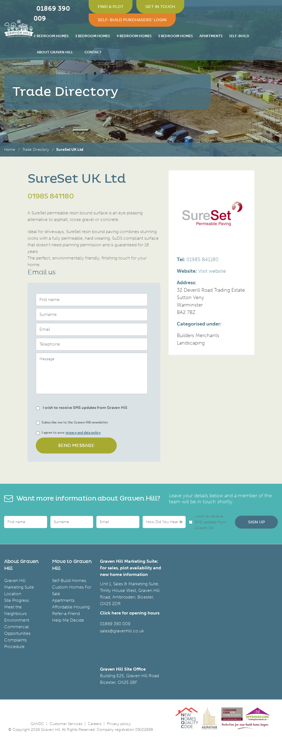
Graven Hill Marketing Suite (19, 584)
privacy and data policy (83, 432)
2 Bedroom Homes (51, 36)
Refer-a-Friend (66, 613)
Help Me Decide (68, 620)
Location (12, 593)
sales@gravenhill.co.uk (122, 630)
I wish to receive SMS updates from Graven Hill (85, 407)
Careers (94, 723)
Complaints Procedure (15, 643)
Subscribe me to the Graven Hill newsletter (75, 422)
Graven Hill (19, 30)
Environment (16, 620)
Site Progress (16, 600)
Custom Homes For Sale (71, 590)
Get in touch (160, 6)
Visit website (212, 271)
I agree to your (71, 432)
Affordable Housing (71, 606)
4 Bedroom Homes (133, 36)
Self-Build (239, 36)
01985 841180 (50, 196)
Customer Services (66, 723)
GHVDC (37, 723)
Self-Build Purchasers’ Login (132, 20)
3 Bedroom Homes (92, 36)
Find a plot (110, 6)
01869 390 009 (115, 623)
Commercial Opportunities (17, 630)
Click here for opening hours (129, 613)
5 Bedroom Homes (175, 36)
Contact (93, 52)
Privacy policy (119, 723)
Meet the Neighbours (15, 610)
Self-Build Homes (69, 580)
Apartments (211, 36)
